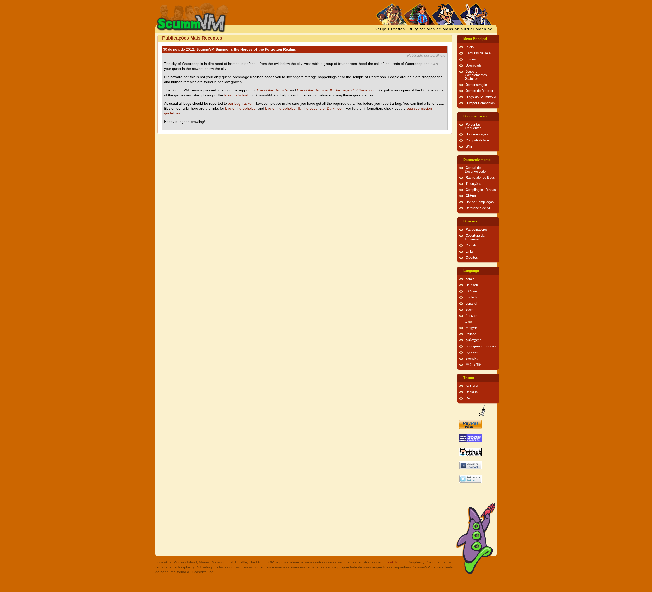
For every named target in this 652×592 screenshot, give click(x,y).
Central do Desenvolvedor (476, 169)
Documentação (475, 116)
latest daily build (237, 95)
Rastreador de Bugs (480, 177)
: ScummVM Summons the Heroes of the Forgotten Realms (229, 49)
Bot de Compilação (480, 202)
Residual (472, 392)
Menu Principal (475, 39)
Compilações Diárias (481, 190)
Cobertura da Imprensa (474, 237)
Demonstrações (477, 85)
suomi (470, 309)
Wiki (469, 146)
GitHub (471, 196)
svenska (472, 358)
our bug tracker (240, 103)
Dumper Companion (480, 103)
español (471, 303)
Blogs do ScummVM (481, 97)
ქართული (473, 340)
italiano (471, 334)
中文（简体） (475, 364)
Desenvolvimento (477, 160)
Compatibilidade (477, 140)
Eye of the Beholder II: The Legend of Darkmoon (304, 108)
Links (470, 251)
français (471, 316)
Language (471, 271)
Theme (468, 378)
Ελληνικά (473, 291)
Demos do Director (479, 91)
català (470, 279)
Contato (471, 245)
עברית (462, 322)
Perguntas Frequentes (473, 126)
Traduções (473, 184)
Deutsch (472, 285)
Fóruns (471, 59)
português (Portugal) (481, 346)
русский (472, 352)
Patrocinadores (477, 229)
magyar (471, 328)
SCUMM (472, 386)
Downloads (474, 65)
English (471, 297)
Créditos (472, 257)
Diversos (470, 221)
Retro (469, 398)
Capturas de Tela (478, 53)
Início (470, 47)
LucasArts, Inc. (393, 562)
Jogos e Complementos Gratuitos (476, 75)
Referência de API (479, 208)
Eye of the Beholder (241, 108)
